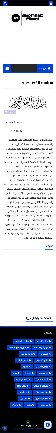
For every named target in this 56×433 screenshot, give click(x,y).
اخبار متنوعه (42, 341)
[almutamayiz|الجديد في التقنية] (28, 18)
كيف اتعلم (21, 386)
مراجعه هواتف (41, 392)
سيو (15, 373)
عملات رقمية (22, 379)
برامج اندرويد (27, 354)
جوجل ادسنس (42, 367)
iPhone (15, 405)
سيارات (28, 373)
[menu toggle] (51, 3)
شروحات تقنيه (42, 379)
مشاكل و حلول (42, 398)
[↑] (28, 422)
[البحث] (5, 3)
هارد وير (23, 398)
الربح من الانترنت (41, 347)
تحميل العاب (23, 360)
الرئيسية (42, 68)
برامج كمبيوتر (42, 360)
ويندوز (29, 405)
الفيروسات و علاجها (17, 347)
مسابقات (23, 392)
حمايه (25, 367)
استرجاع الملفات (22, 341)
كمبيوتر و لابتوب (41, 386)
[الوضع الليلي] (48, 425)
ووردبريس (44, 405)
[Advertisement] (28, 284)
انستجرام (44, 354)
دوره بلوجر (43, 373)
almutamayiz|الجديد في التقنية (28, 428)
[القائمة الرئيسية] (7, 68)
